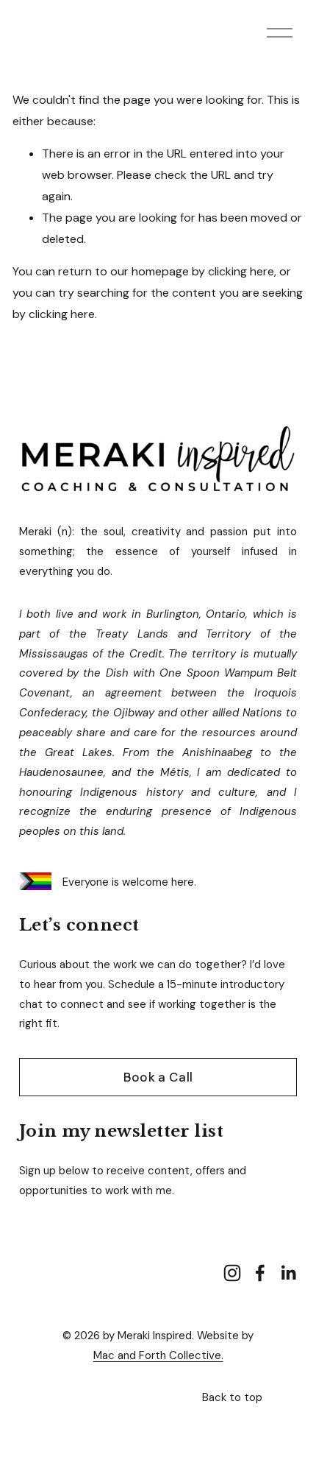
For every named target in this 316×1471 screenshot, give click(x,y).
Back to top (232, 1397)
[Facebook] (260, 1273)
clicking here (241, 271)
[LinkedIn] (288, 1273)
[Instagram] (232, 1273)
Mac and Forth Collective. (158, 1355)
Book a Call (158, 1077)
